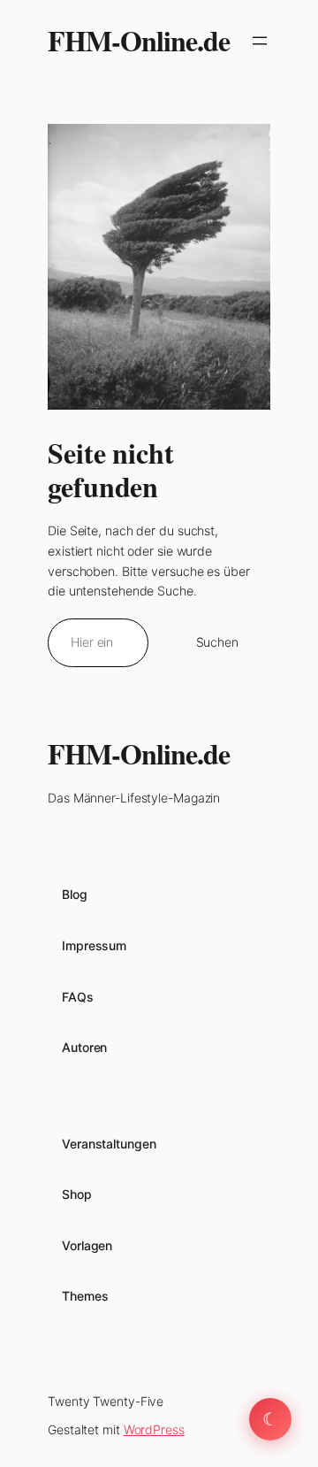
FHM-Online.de (139, 40)
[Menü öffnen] (259, 40)
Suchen (217, 641)
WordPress (154, 1429)
